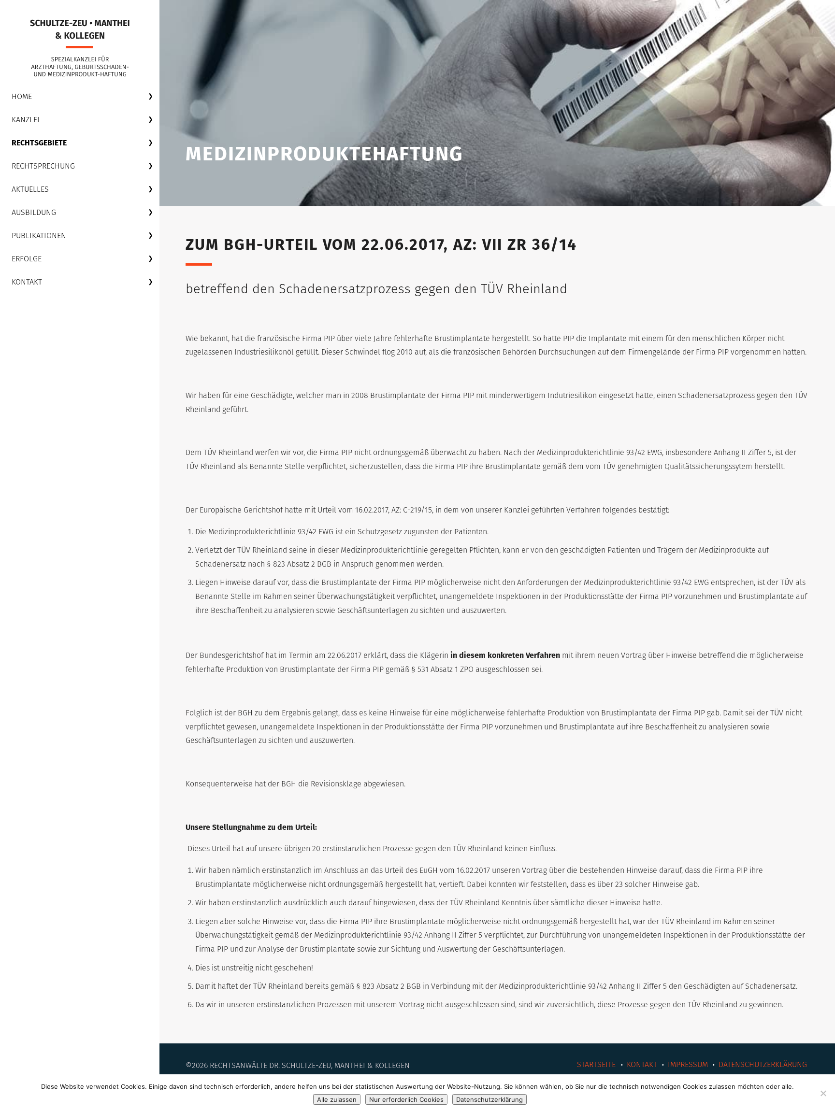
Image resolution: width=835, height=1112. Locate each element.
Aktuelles (30, 189)
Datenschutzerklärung (763, 1064)
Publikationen (39, 235)
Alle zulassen (337, 1099)
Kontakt (27, 281)
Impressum (688, 1064)
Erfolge (27, 258)
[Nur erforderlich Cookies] (823, 1093)
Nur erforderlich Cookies (406, 1099)
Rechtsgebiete (39, 142)
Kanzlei (26, 119)
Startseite (596, 1064)
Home (22, 96)
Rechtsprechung (43, 166)
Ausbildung (34, 212)
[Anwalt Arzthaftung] (79, 48)
